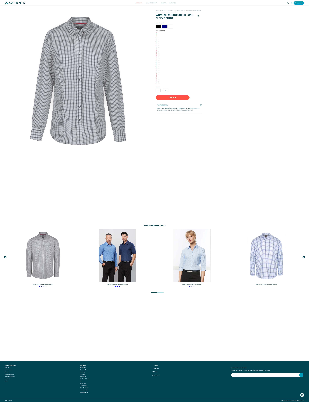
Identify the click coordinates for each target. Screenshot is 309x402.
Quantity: (158, 87)
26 (158, 75)
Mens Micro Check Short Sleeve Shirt (117, 284)
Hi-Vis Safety (83, 376)
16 (158, 54)
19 (158, 60)
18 (158, 58)
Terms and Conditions (10, 376)
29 (158, 81)
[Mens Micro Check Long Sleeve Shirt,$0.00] (43, 255)
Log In (6, 381)
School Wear (83, 383)
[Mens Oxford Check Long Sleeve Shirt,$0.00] (266, 255)
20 (158, 62)
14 (158, 50)
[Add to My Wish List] (198, 16)
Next (303, 257)
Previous (5, 257)
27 (158, 77)
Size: (160, 30)
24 (158, 70)
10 (158, 41)
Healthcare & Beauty (84, 378)
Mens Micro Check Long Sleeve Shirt (43, 284)
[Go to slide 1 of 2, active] (154, 292)
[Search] (288, 3)
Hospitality (82, 372)
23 (158, 68)
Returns (7, 372)
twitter (156, 371)
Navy (41, 286)
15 (158, 52)
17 (158, 56)
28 (158, 79)
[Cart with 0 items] (291, 3)
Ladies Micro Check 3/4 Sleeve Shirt (192, 284)
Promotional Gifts (84, 390)
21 (158, 64)
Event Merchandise (84, 387)
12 (158, 45)
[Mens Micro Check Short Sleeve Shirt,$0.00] (117, 255)
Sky (117, 286)
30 (158, 83)
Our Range (139, 3)
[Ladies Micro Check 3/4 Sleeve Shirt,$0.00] (192, 255)
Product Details (162, 105)
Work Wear (82, 374)
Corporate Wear (84, 369)
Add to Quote (172, 97)
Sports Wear (83, 367)
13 (158, 47)
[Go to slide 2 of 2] (160, 292)
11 (158, 43)
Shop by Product (151, 3)
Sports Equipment (84, 392)
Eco (81, 381)
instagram (156, 375)
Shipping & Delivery (9, 374)
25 (158, 73)
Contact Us (172, 3)
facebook (156, 368)
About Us (163, 3)
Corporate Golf (83, 385)
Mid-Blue (39, 286)
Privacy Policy (8, 369)
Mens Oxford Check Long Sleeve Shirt (266, 284)
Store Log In (300, 3)
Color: (160, 22)
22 (158, 66)
